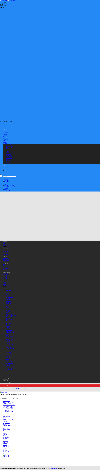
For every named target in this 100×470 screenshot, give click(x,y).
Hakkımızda (6, 245)
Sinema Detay (9, 351)
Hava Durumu (9, 147)
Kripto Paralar (9, 158)
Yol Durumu (9, 148)
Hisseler (8, 160)
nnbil (7, 338)
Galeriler (5, 379)
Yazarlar (5, 276)
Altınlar (7, 162)
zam (5, 183)
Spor (4, 138)
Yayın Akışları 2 (9, 363)
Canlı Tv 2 (8, 301)
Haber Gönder (9, 316)
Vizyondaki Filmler (10, 144)
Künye (4, 242)
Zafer (5, 184)
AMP (7, 294)
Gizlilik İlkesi (9, 314)
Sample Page (9, 347)
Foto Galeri (5, 139)
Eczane (7, 307)
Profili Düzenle (9, 344)
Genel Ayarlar (9, 311)
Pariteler (8, 163)
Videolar (5, 140)
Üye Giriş (8, 356)
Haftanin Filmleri (10, 146)
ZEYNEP (6, 181)
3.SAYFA (5, 135)
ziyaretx (6, 179)
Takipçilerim (9, 355)
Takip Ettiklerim (9, 353)
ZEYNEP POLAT (8, 180)
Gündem (5, 134)
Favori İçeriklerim (10, 308)
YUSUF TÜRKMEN (9, 185)
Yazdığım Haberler (10, 367)
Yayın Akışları (9, 151)
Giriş (7, 312)
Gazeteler (5, 142)
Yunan (5, 189)
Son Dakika (5, 133)
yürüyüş (6, 188)
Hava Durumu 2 (9, 320)
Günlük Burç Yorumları (11, 315)
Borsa (6, 401)
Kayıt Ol (8, 328)
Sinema (4, 253)
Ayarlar (7, 295)
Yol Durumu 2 (9, 369)
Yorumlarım (8, 371)
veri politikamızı (53, 468)
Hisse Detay (8, 323)
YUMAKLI (7, 190)
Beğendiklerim (9, 297)
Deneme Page (9, 302)
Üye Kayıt (5, 450)
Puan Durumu (9, 156)
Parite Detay (9, 340)
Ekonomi (5, 136)
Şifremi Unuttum (10, 348)
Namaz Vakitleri (9, 155)
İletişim (4, 243)
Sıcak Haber (6, 278)
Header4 (8, 322)
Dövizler (8, 159)
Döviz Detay (9, 303)
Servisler (5, 143)
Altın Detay (8, 290)
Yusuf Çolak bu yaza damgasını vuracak (13, 186)
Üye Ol (7, 359)
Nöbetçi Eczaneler (10, 152)
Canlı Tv (8, 150)
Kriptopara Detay (10, 331)
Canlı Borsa (8, 154)
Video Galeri (6, 274)
